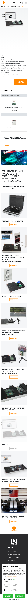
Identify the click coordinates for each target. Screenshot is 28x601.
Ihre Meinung (11, 560)
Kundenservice (12, 551)
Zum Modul (13, 224)
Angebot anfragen (21, 82)
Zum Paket (7, 145)
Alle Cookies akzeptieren (20, 595)
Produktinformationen (14, 554)
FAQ (9, 563)
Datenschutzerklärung (12, 576)
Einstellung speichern (8, 595)
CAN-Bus (23, 6)
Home (2, 6)
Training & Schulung (13, 557)
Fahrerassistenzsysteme (15, 6)
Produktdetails (7, 82)
